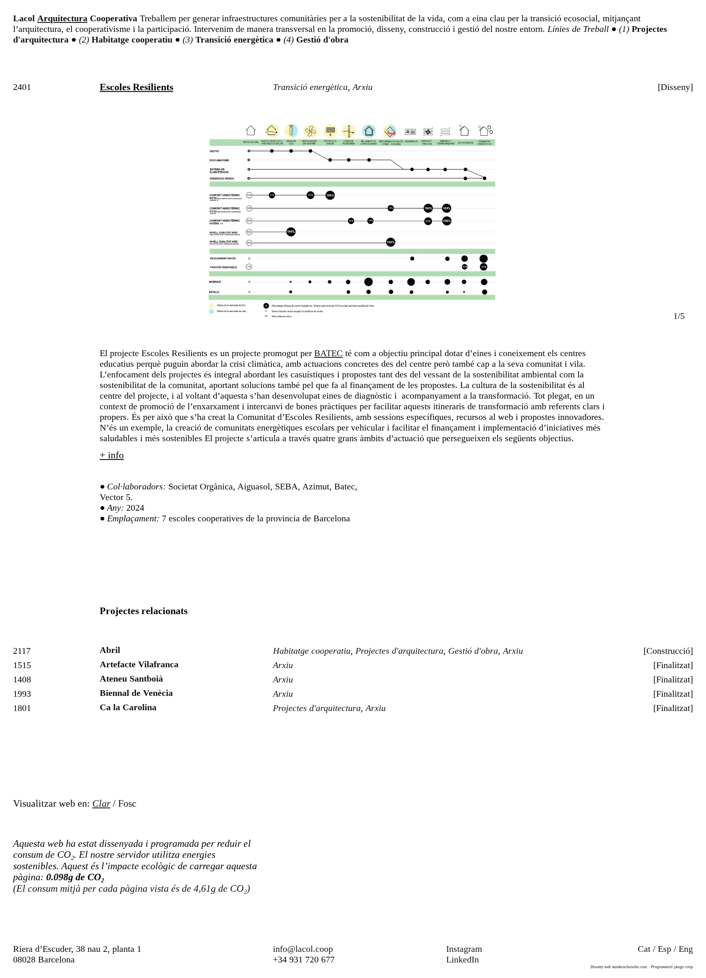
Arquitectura (62, 18)
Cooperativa (113, 18)
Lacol (24, 18)
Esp (664, 949)
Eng (686, 949)
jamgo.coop (682, 967)
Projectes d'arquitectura (399, 651)
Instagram (464, 949)
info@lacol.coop (303, 949)
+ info (112, 455)
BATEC (328, 353)
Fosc (127, 803)
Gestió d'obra (322, 39)
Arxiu (363, 87)
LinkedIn (462, 959)
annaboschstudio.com (629, 967)
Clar (101, 803)
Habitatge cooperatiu (133, 39)
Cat (644, 949)
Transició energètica (235, 39)
